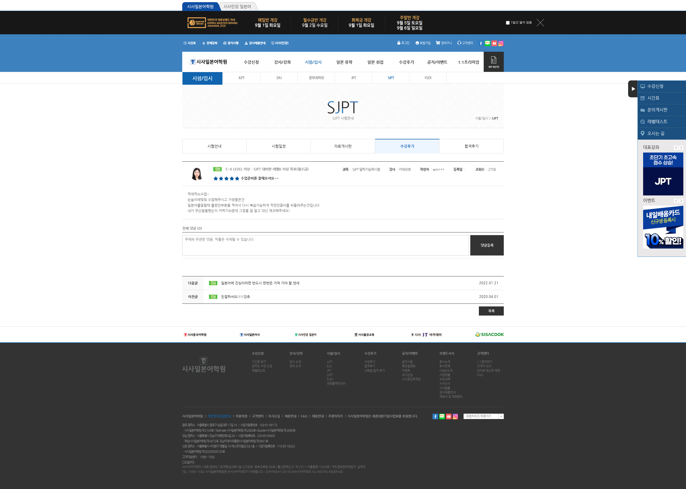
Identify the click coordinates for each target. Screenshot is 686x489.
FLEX (428, 78)
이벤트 (406, 370)
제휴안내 (318, 416)
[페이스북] (481, 43)
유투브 (449, 416)
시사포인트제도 (411, 379)
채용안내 (290, 416)
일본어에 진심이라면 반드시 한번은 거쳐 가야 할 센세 (260, 283)
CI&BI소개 (445, 370)
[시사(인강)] (279, 42)
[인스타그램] (501, 43)
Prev (676, 148)
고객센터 (467, 43)
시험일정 (279, 146)
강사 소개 (295, 362)
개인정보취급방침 (219, 416)
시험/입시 (202, 78)
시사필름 (444, 388)
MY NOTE (494, 62)
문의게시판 (657, 109)
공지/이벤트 (410, 353)
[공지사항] (231, 42)
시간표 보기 (259, 362)
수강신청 (655, 86)
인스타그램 (455, 416)
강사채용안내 (447, 392)
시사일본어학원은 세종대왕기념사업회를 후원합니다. (383, 416)
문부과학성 (316, 78)
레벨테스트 (657, 121)
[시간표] (189, 42)
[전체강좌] (210, 42)
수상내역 (444, 379)
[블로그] (487, 43)
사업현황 (444, 375)
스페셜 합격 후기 (374, 370)
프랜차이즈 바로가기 (478, 416)
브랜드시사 (446, 353)
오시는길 (407, 375)
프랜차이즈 (335, 416)
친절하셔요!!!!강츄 (235, 297)
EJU (279, 78)
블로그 (442, 416)
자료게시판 (343, 146)
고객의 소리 (484, 366)
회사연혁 (444, 366)
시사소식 (444, 383)
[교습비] (188, 462)
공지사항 (407, 362)
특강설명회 (408, 366)
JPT (353, 78)
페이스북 (435, 416)
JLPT (241, 78)
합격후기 (472, 146)
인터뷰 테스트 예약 (488, 370)
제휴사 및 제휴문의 (451, 396)
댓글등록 (487, 245)
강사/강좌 (296, 353)
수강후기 (407, 146)
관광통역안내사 (336, 383)
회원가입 (425, 43)
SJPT (391, 78)
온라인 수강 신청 (262, 366)
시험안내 (214, 146)
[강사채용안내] (255, 42)
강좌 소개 (295, 366)
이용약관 (241, 416)
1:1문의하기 (484, 362)
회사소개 (444, 362)
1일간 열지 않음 (521, 22)
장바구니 (446, 43)
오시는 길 (656, 133)
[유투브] (494, 43)
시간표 (653, 98)
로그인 (405, 43)
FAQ (480, 375)
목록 (491, 311)
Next (681, 148)
